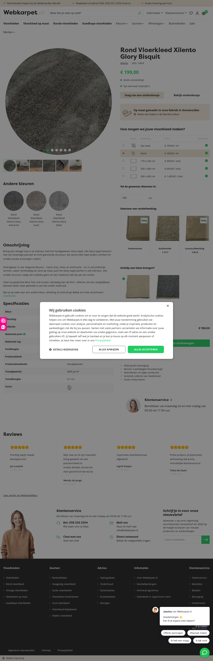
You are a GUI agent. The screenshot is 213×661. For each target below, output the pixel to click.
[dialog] (106, 330)
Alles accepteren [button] (146, 349)
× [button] (167, 306)
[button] (63, 349)
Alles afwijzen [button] (109, 349)
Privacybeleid (102, 340)
